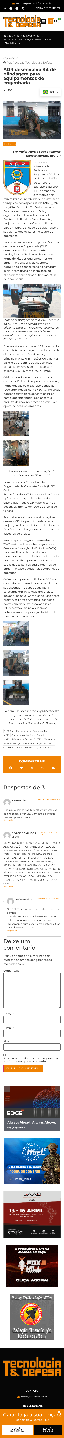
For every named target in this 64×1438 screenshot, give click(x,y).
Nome (8, 1014)
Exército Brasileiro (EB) (26, 747)
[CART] (51, 21)
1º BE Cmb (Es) (11, 731)
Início (7, 36)
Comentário (12, 970)
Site (6, 1041)
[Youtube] (16, 8)
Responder (8, 820)
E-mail (8, 1028)
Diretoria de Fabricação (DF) (26, 739)
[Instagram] (4, 8)
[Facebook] (10, 8)
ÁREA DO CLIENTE (48, 8)
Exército (10, 144)
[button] (43, 21)
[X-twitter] (22, 8)
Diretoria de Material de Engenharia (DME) (29, 741)
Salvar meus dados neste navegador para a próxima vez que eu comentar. (31, 1060)
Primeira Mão (47, 747)
